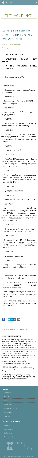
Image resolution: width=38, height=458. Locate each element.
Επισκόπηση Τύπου (10, 418)
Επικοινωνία (8, 422)
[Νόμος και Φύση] (3, 2)
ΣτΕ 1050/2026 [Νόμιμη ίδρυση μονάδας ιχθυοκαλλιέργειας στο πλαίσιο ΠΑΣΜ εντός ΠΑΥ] (17, 371)
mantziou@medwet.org (11, 297)
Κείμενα (6, 406)
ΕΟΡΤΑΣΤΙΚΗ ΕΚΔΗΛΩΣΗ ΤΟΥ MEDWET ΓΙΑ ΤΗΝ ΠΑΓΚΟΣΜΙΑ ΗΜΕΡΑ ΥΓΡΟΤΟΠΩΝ (19, 42)
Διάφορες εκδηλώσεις (10, 339)
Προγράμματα (8, 439)
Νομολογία (7, 410)
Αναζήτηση (7, 426)
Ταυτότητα (7, 402)
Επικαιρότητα (8, 414)
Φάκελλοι (7, 435)
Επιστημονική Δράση (19, 18)
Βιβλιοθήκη (8, 442)
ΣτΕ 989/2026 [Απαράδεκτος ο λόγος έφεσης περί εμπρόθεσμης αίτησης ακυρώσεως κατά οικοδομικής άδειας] (17, 378)
